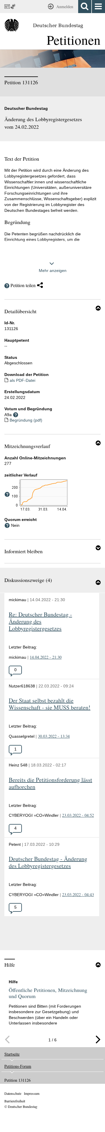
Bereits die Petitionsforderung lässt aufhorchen (50, 783)
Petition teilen (23, 285)
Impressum (31, 1093)
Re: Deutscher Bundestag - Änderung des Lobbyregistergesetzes (40, 621)
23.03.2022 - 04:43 (78, 894)
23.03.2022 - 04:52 (78, 815)
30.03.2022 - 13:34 (54, 736)
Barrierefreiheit (14, 1101)
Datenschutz (12, 1093)
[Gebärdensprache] (13, 6)
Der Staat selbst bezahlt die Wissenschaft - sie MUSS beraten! (49, 704)
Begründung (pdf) (26, 420)
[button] (98, 308)
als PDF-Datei (22, 380)
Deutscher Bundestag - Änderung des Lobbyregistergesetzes (48, 862)
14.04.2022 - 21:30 (46, 657)
